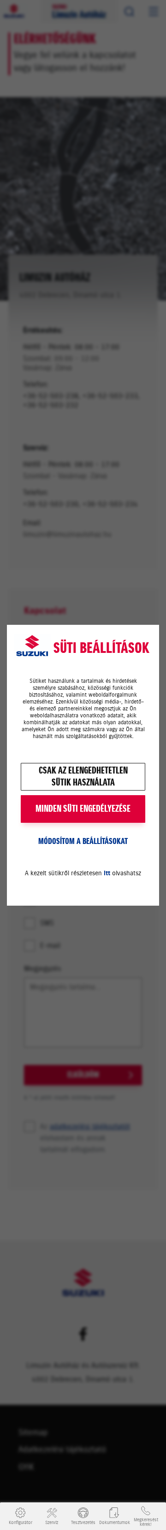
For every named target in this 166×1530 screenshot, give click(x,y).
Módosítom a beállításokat (83, 841)
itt (107, 873)
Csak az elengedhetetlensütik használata (83, 776)
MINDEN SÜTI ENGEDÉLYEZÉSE (83, 808)
